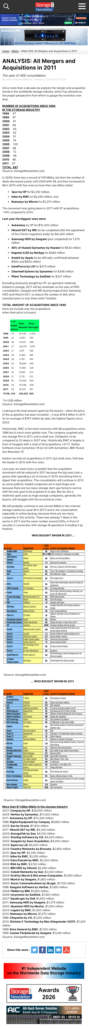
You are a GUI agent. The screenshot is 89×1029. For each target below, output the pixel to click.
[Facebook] (42, 949)
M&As (15, 51)
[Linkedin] (50, 949)
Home (5, 51)
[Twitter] (34, 949)
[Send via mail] (58, 949)
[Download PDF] (66, 949)
